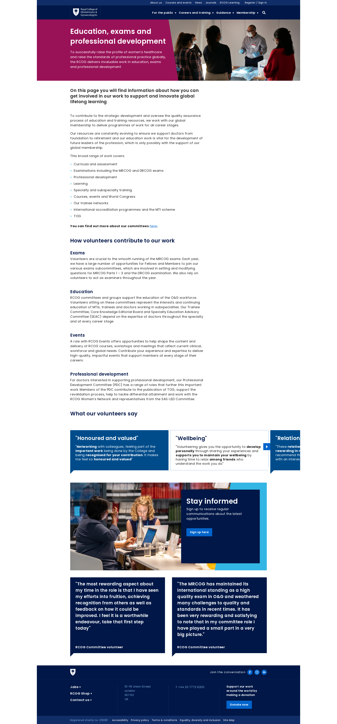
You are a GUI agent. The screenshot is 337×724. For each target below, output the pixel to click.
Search (264, 12)
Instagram (257, 672)
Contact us (79, 700)
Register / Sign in (256, 2)
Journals (211, 2)
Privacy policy (140, 720)
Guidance (224, 13)
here (153, 226)
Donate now (239, 705)
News (198, 2)
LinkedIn (264, 672)
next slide (266, 446)
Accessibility (120, 720)
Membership (246, 13)
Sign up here (199, 532)
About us (156, 2)
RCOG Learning (230, 2)
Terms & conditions (164, 720)
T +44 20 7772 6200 (190, 687)
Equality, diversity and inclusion (200, 720)
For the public (163, 13)
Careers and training (195, 13)
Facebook (250, 672)
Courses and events (179, 2)
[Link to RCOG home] (85, 12)
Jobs (74, 687)
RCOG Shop (80, 693)
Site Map (228, 720)
